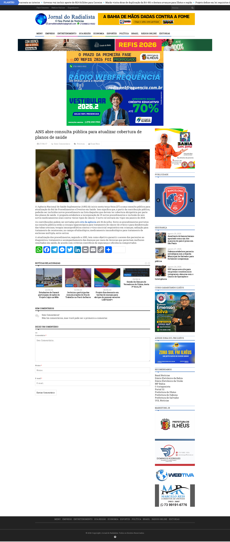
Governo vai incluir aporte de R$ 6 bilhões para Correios (54, 2)
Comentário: (40, 335)
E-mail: (38, 378)
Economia (98, 33)
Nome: (38, 365)
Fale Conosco (43, 7)
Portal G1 (159, 389)
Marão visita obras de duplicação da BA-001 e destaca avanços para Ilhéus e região (130, 2)
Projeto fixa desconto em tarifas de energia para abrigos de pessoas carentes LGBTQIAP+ (107, 296)
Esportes (112, 33)
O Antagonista (162, 386)
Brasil (135, 33)
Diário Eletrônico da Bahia (169, 378)
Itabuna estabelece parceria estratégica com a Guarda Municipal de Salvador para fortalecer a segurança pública (174, 256)
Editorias (164, 33)
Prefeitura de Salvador (167, 397)
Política (124, 33)
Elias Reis (95, 144)
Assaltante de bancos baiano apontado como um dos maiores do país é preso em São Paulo (181, 240)
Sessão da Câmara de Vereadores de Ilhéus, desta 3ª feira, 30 (136, 284)
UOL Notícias (162, 400)
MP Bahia (160, 383)
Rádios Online (58, 7)
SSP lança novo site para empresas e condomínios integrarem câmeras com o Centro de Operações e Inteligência (174, 274)
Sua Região (85, 33)
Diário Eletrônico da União (169, 381)
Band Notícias (162, 375)
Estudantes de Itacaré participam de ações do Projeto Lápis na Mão (49, 294)
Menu (39, 33)
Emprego (50, 33)
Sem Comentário (62, 144)
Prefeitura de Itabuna (166, 394)
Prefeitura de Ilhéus (165, 392)
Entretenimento (67, 33)
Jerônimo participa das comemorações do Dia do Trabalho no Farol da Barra (78, 294)
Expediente (73, 7)
